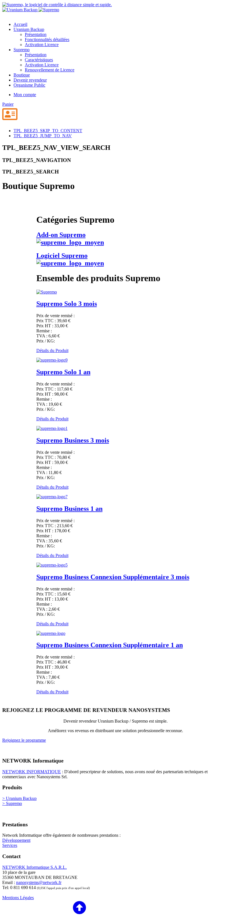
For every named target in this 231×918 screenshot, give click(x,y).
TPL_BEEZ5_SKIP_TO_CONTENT (48, 130)
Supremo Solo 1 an (63, 372)
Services (9, 845)
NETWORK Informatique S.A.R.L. (34, 867)
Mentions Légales (18, 897)
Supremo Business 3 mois (72, 440)
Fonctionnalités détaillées (47, 39)
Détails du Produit (52, 350)
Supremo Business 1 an (69, 508)
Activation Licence (42, 44)
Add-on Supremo (61, 234)
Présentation (35, 34)
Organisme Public (29, 85)
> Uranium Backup (19, 798)
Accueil (20, 24)
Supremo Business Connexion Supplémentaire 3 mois (112, 577)
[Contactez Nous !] (9, 114)
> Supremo (12, 803)
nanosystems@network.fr (38, 882)
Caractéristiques (39, 59)
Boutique (22, 75)
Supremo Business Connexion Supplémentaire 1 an (109, 645)
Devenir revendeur (30, 80)
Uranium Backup (29, 29)
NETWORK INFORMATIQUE (31, 771)
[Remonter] (44, 908)
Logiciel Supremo (62, 255)
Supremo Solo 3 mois (66, 303)
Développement (16, 840)
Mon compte (25, 94)
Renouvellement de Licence (49, 69)
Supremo (22, 49)
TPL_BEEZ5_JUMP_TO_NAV (43, 135)
